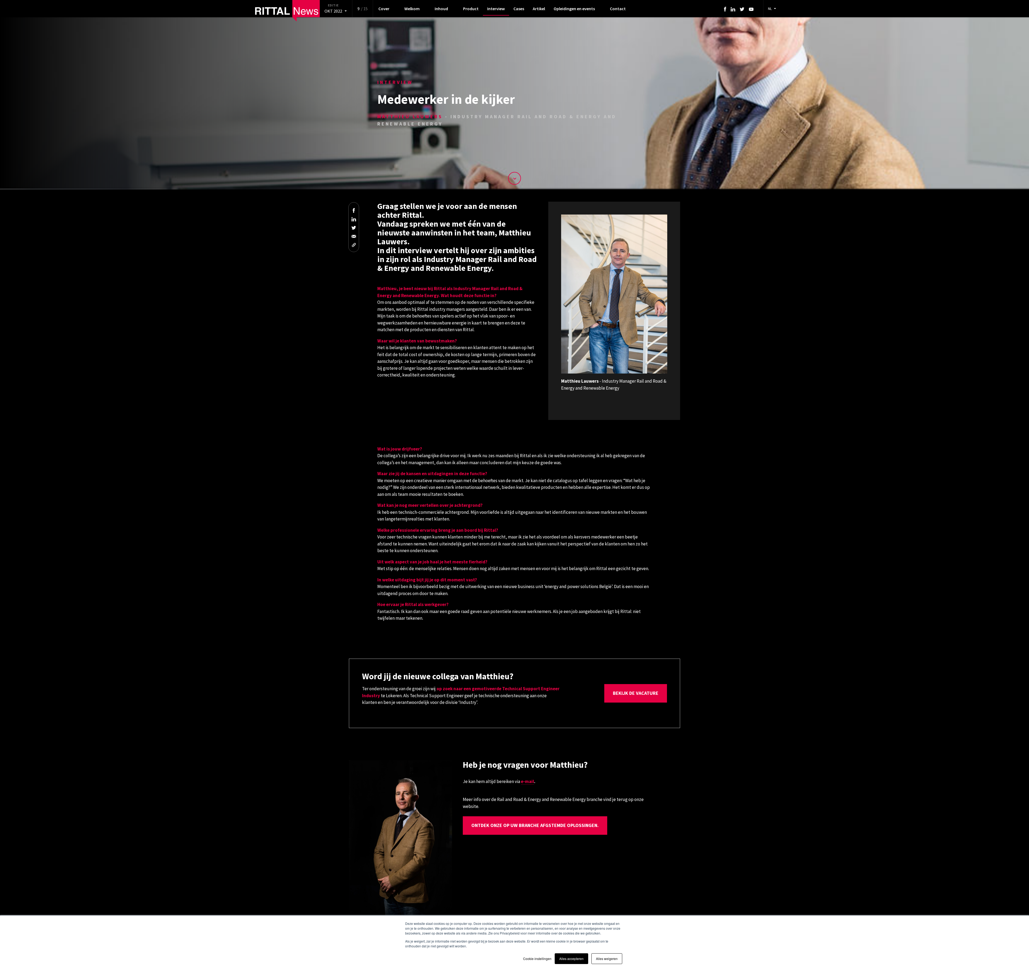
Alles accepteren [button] (571, 958)
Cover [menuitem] (383, 8)
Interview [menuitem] (496, 8)
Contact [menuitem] (618, 8)
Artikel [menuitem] (539, 8)
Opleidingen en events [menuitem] (574, 8)
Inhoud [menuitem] (441, 8)
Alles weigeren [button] (607, 958)
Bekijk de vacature (635, 693)
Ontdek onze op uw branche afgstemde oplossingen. (535, 825)
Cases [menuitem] (518, 8)
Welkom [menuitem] (412, 8)
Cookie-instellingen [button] (537, 958)
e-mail (527, 781)
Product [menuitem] (471, 8)
